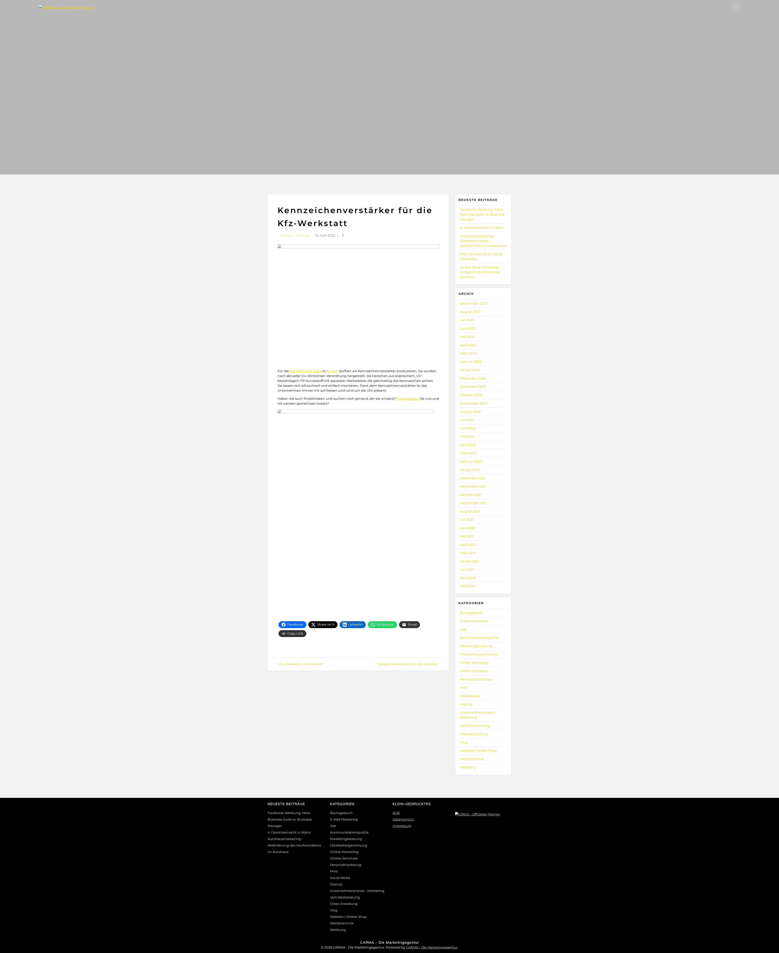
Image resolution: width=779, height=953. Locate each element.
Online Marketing (474, 663)
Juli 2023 (467, 320)
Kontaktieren (408, 399)
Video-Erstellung (473, 734)
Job (463, 629)
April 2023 (468, 345)
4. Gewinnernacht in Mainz (481, 228)
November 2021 (472, 486)
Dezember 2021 (472, 478)
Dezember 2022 (473, 378)
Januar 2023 (470, 370)
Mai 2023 (467, 337)
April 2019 (468, 578)
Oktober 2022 (471, 395)
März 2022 (468, 453)
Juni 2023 (468, 328)
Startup (303, 235)
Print (464, 688)
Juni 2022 (468, 428)
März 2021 (468, 553)
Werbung (468, 767)
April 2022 (468, 445)
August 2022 (470, 412)
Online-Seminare (474, 671)
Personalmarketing (475, 679)
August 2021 (470, 511)
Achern (332, 371)
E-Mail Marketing (474, 621)
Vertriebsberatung (475, 726)
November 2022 (473, 387)
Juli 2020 (467, 570)
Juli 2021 (466, 520)
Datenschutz (403, 819)
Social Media (470, 696)
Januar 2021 (469, 561)
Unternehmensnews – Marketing (357, 891)
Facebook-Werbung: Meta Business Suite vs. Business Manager (482, 214)
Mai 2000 (467, 586)
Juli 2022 (467, 420)
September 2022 (473, 403)
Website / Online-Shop (478, 751)
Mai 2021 (467, 536)
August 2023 (470, 312)
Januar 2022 (470, 470)
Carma (286, 235)
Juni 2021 (467, 528)
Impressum (402, 826)
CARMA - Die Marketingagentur (431, 947)
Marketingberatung (476, 646)
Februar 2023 (470, 362)
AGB (396, 813)
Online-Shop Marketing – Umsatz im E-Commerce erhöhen (480, 272)
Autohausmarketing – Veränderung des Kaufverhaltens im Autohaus (483, 241)
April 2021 (467, 545)
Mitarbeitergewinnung (478, 654)
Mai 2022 (467, 436)
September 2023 (473, 303)
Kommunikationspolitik (479, 638)
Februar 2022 (470, 461)
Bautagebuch (471, 613)
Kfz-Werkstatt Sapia (306, 371)
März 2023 (468, 353)
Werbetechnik (472, 759)
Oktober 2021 (471, 495)
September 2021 (473, 503)
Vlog (463, 742)
